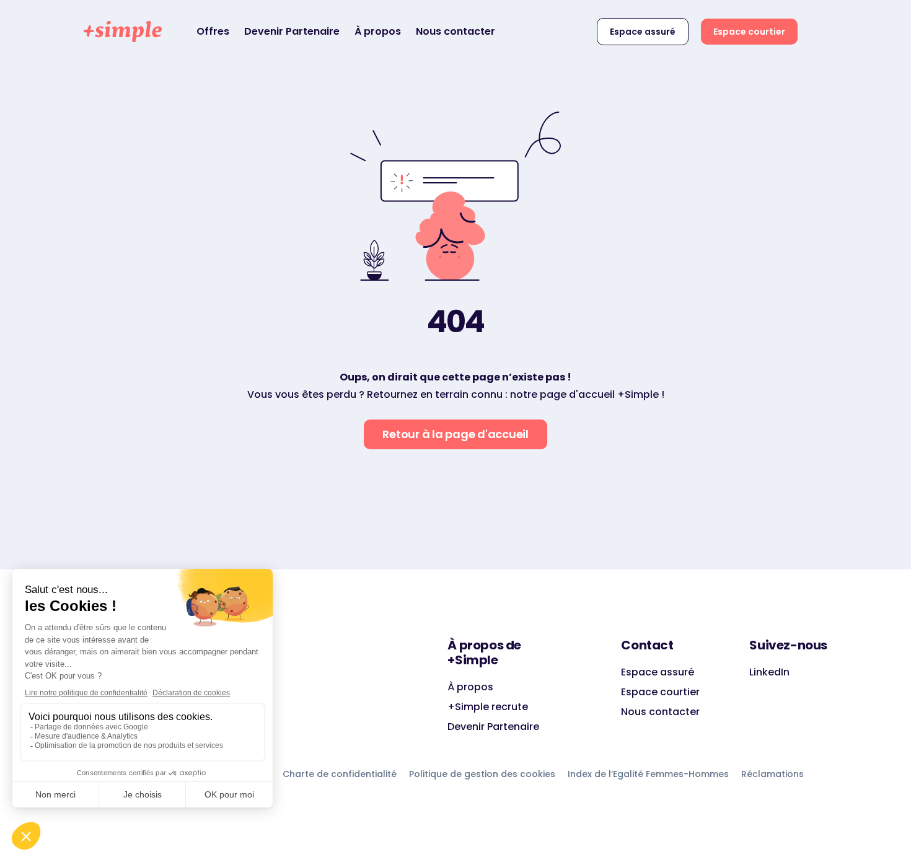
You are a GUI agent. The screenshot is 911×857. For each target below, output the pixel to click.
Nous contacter (455, 31)
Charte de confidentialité (340, 774)
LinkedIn (769, 672)
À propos (377, 31)
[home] (123, 31)
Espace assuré (643, 31)
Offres (212, 31)
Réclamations (772, 774)
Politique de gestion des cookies (482, 774)
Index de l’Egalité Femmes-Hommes (648, 774)
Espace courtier (749, 31)
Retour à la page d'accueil (455, 434)
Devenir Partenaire (292, 31)
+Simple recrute (487, 707)
